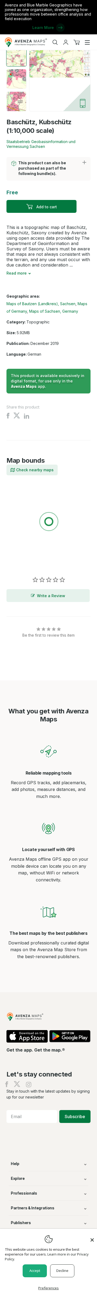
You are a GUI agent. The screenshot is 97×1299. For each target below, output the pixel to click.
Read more (16, 273)
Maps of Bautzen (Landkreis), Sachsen (40, 303)
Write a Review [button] (51, 595)
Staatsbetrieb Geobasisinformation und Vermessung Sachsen (40, 144)
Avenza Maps (24, 386)
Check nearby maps (35, 470)
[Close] (92, 1237)
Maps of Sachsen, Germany (53, 311)
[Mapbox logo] (20, 561)
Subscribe (75, 1116)
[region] (48, 522)
